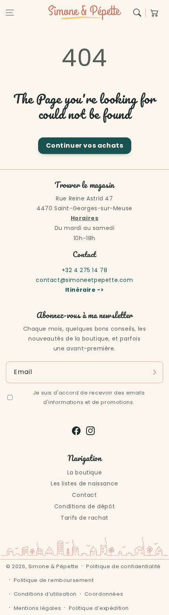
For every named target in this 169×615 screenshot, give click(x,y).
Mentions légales (37, 608)
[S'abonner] (154, 372)
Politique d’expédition (99, 608)
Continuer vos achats (84, 145)
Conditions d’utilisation (45, 594)
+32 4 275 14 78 (85, 270)
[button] (9, 12)
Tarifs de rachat (84, 518)
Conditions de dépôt (84, 506)
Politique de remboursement (54, 580)
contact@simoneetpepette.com (84, 280)
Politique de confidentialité (123, 566)
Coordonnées (103, 594)
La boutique (84, 472)
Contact (84, 495)
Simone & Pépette (53, 566)
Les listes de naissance (84, 483)
